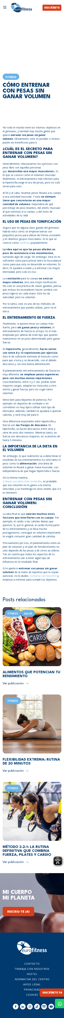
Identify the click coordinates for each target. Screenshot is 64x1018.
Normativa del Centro (32, 979)
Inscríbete (52, 8)
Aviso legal (32, 984)
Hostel (32, 974)
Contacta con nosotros (43, 576)
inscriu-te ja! (18, 911)
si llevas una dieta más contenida (22, 481)
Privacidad (32, 989)
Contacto (32, 963)
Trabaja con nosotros (32, 968)
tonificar (24, 242)
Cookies (32, 994)
